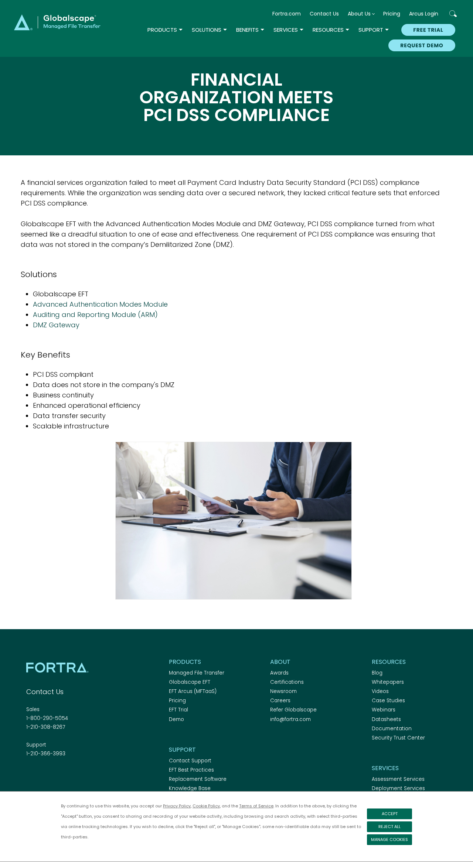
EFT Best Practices (191, 769)
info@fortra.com (290, 719)
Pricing (391, 13)
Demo (176, 719)
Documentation (392, 728)
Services (285, 30)
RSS (69, 773)
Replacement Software (198, 779)
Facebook (30, 773)
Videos (380, 691)
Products (162, 30)
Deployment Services (398, 788)
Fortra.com (286, 13)
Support (370, 30)
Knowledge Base (190, 788)
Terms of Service (256, 806)
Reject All (389, 827)
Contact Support (190, 760)
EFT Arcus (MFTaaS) (193, 691)
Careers (280, 700)
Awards (279, 672)
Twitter (43, 773)
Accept (390, 814)
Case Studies (388, 700)
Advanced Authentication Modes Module (100, 304)
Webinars (383, 709)
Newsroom (283, 691)
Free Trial (428, 30)
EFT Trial (178, 709)
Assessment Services (398, 779)
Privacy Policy (177, 806)
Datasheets (386, 719)
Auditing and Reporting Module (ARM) (95, 314)
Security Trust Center (398, 737)
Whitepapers (388, 682)
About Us (359, 13)
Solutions (206, 30)
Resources (328, 30)
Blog (377, 672)
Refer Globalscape (293, 709)
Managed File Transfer (196, 672)
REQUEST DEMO (421, 45)
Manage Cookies (389, 839)
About (280, 662)
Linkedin (56, 773)
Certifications (287, 682)
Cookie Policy (206, 806)
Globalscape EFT (189, 682)
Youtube (82, 773)
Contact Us (324, 13)
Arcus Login (423, 13)
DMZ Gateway (56, 325)
